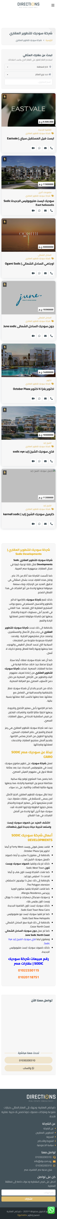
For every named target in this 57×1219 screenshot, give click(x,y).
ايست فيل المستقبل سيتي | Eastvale (30, 138)
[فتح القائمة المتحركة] (52, 5)
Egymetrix (22, 1215)
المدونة (50, 1137)
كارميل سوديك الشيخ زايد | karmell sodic (28, 514)
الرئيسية (49, 40)
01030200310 (43, 1157)
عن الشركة (48, 1128)
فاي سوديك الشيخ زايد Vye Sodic (29, 941)
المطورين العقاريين (45, 1132)
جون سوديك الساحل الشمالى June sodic (29, 326)
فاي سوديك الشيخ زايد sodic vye (33, 451)
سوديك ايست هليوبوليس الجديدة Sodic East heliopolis (29, 203)
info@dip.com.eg (42, 1161)
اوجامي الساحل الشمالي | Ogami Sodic (29, 263)
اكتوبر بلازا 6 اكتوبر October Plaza (33, 388)
